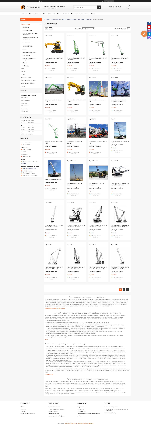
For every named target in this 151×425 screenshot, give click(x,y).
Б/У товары (26, 66)
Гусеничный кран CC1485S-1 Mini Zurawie (76, 100)
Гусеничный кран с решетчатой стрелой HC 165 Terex (54, 226)
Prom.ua (83, 422)
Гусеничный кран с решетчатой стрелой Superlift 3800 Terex (98, 267)
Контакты (51, 13)
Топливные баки (27, 30)
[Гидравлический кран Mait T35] (54, 168)
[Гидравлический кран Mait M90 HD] (98, 130)
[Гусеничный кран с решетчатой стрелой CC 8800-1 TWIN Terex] (120, 214)
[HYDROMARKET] (31, 7)
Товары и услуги (34, 13)
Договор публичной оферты (57, 416)
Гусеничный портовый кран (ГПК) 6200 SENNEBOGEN (119, 100)
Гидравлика (26, 27)
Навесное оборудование (29, 52)
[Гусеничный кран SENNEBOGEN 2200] (120, 47)
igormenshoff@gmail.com (29, 168)
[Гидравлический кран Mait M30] (120, 130)
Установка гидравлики (112, 407)
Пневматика (26, 42)
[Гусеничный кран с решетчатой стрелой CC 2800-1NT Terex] (120, 256)
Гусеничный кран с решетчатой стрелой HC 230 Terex (120, 184)
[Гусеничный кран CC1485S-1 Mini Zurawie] (76, 89)
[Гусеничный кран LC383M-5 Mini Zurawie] (54, 47)
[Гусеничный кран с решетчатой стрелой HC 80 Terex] (98, 214)
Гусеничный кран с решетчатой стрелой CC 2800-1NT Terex (120, 267)
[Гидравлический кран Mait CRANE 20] (98, 172)
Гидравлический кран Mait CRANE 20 (96, 184)
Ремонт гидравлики (111, 413)
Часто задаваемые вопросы (80, 13)
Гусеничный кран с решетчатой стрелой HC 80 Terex (98, 226)
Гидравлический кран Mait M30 (120, 141)
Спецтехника (26, 55)
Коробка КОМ (49, 374)
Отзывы (23, 71)
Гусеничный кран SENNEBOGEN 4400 (98, 58)
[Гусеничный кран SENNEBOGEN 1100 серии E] (76, 47)
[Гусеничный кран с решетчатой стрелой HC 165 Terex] (54, 214)
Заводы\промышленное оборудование (29, 59)
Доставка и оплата (63, 13)
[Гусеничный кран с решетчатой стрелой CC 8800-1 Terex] (54, 256)
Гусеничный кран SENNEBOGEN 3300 (54, 142)
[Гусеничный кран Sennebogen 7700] (98, 89)
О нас (44, 13)
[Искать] (99, 7)
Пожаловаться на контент (71, 423)
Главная (24, 13)
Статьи (23, 74)
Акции (93, 13)
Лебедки (25, 49)
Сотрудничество (53, 411)
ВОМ (46, 339)
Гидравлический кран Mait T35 (53, 179)
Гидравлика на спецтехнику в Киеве (55, 308)
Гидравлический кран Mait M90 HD (98, 142)
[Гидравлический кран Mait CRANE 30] (76, 172)
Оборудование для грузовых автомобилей (30, 38)
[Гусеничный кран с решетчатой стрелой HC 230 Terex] (120, 172)
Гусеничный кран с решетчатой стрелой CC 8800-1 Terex (54, 267)
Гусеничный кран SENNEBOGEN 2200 (120, 58)
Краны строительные (86, 19)
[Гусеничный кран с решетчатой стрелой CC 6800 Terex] (76, 256)
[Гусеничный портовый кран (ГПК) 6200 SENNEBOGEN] (120, 89)
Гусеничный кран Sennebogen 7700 (97, 100)
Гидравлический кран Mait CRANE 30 (74, 184)
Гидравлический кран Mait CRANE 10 (74, 142)
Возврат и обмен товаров (28, 80)
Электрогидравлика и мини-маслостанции (30, 33)
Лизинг (23, 86)
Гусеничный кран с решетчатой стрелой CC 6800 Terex (76, 267)
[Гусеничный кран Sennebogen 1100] (54, 89)
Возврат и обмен (54, 413)
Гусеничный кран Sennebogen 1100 (53, 100)
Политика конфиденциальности (86, 423)
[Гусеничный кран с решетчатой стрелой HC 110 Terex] (76, 214)
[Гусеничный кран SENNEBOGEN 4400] (98, 47)
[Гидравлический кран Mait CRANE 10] (76, 130)
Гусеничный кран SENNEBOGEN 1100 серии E (76, 58)
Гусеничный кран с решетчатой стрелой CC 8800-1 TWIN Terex (120, 226)
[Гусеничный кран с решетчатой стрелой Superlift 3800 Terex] (98, 256)
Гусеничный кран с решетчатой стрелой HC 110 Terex (76, 226)
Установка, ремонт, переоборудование (28, 45)
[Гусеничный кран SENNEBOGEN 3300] (54, 130)
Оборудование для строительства (70, 19)
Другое (58, 19)
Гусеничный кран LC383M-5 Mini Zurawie (54, 58)
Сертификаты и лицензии (28, 83)
